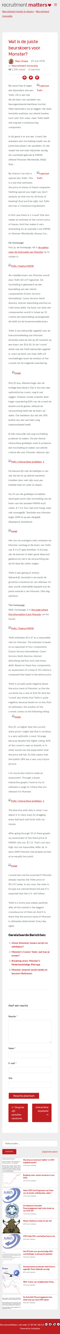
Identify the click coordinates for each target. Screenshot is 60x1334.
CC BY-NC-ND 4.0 (36, 1325)
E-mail (12, 1063)
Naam (12, 1048)
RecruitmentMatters (9, 1325)
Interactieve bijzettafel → (42, 1111)
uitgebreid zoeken (50, 1152)
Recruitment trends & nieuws (18, 11)
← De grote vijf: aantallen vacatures (18, 1113)
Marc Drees (21, 61)
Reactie (12, 1016)
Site (10, 1078)
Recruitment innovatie (25, 65)
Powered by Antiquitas (30, 1329)
